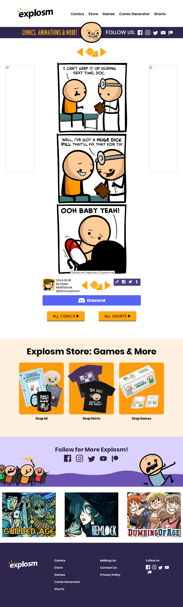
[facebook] (123, 282)
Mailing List (108, 560)
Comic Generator (134, 14)
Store (93, 14)
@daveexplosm (68, 291)
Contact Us (108, 568)
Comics (77, 14)
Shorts (160, 14)
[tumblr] (137, 282)
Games (108, 14)
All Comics (64, 316)
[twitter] (130, 282)
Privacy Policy (110, 575)
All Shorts (116, 316)
